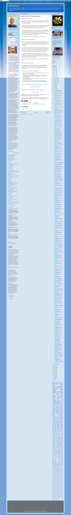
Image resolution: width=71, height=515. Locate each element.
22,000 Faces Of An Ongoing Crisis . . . (57, 141)
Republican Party (57, 389)
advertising (61, 447)
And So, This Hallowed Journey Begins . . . (57, 211)
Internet (59, 401)
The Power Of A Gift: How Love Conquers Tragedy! (58, 289)
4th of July (59, 436)
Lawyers (58, 428)
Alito (56, 495)
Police (58, 418)
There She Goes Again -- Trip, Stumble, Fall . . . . (58, 309)
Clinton (53, 405)
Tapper (58, 490)
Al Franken (58, 496)
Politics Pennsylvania (11, 185)
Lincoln (56, 445)
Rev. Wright (61, 484)
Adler (53, 453)
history (53, 398)
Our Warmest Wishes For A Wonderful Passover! (58, 124)
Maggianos (58, 480)
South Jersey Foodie (11, 195)
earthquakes (57, 486)
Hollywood (54, 399)
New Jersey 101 (54, 481)
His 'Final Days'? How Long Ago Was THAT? (58, 200)
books (53, 427)
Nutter (53, 472)
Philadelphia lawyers (55, 450)
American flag (57, 431)
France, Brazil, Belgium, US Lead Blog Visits (58, 93)
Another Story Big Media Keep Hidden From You (58, 349)
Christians (54, 404)
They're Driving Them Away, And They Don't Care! (58, 293)
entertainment (58, 473)
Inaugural (53, 446)
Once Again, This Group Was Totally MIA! (57, 359)
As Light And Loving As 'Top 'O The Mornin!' (58, 261)
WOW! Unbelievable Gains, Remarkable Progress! (58, 345)
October (55, 80)
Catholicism (59, 396)
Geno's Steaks (54, 492)
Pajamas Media (10, 181)
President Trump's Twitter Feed (13, 187)
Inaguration (57, 482)
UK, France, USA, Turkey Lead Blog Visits (58, 257)
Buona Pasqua (54, 497)
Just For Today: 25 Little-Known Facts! (58, 266)
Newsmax (9, 178)
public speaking (55, 447)
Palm (58, 481)
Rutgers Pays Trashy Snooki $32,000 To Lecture (12, 222)
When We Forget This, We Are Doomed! (58, 253)
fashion (53, 439)
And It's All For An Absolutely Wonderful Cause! (58, 238)
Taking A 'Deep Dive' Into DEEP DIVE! (58, 196)
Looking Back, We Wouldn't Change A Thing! (58, 343)
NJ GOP (9, 180)
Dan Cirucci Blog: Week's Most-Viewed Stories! (58, 175)
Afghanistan (61, 442)
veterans (61, 430)
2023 (54, 70)
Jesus (53, 429)
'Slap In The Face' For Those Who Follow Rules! (58, 137)
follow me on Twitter (16, 152)
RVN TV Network (10, 192)
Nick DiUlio (9, 179)
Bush (56, 426)
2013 (54, 371)
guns (53, 430)
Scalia (62, 461)
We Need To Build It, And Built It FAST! (58, 287)
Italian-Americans (58, 419)
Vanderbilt (61, 494)
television (56, 429)
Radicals (53, 494)
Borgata (62, 491)
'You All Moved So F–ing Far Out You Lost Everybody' (58, 179)
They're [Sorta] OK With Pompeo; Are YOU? (57, 276)
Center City (60, 435)
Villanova (53, 438)
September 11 (54, 436)
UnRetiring (9, 201)
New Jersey (55, 382)
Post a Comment (24, 108)
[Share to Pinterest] (37, 102)
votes (62, 419)
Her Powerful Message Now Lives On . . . (58, 181)
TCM (62, 492)
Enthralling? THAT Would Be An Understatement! (58, 192)
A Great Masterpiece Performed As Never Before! (57, 315)
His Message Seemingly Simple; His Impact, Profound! (57, 209)
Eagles (60, 450)
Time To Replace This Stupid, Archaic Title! (57, 155)
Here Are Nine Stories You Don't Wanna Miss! (58, 177)
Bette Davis (61, 496)
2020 (54, 74)
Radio (62, 428)
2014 (54, 370)
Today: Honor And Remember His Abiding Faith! (58, 264)
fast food (53, 437)
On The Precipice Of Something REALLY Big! (58, 166)
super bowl (61, 446)
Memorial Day (57, 441)
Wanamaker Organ (60, 485)
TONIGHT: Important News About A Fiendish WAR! (58, 319)
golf (60, 473)
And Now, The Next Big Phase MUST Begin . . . (58, 122)
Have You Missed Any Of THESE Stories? (58, 98)
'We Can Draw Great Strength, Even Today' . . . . (58, 228)
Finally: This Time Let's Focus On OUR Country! (58, 110)
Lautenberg (57, 474)
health (27, 104)
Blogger (45, 511)
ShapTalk (9, 194)
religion (61, 392)
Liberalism (54, 395)
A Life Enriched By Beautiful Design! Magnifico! (58, 116)
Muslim (58, 424)
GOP (61, 390)
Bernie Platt (55, 480)
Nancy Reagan (57, 457)
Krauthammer (57, 471)
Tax (59, 440)
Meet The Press (54, 490)
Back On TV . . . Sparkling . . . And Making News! (58, 118)
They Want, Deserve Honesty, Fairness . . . (57, 129)
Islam (59, 422)
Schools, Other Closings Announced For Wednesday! (57, 216)
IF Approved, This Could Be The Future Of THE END (58, 355)
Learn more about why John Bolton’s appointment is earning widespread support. (35, 84)
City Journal (10, 161)
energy (53, 421)
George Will (61, 487)
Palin (62, 450)
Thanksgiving (54, 435)
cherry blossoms (57, 463)
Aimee (54, 61)
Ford (62, 469)
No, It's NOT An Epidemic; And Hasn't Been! (58, 157)
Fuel (53, 425)
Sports (62, 401)
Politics (54, 390)
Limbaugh (53, 452)
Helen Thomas (61, 493)
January (55, 364)
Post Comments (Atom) (28, 114)
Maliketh (38, 511)
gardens (61, 451)
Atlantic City (60, 429)
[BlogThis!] (34, 102)
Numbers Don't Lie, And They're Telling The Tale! (58, 153)
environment (57, 427)
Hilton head (58, 439)
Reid (56, 452)
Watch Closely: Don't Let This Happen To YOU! (57, 190)
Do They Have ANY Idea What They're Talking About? (57, 160)
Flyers (59, 452)
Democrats (54, 386)
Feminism (53, 484)
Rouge (60, 492)
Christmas (54, 407)
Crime (53, 393)
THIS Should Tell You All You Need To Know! (58, 291)
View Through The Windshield (12, 202)
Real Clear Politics (11, 188)
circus (55, 473)
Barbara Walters (54, 479)
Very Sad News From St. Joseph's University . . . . (58, 232)
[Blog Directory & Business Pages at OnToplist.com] (13, 243)
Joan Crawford (54, 496)
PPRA (53, 458)
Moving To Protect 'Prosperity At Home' (57, 321)
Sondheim (53, 459)
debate (56, 437)
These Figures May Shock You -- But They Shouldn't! (58, 162)
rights (56, 430)
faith (58, 392)
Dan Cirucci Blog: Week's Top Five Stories (58, 96)
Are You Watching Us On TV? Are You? (58, 334)
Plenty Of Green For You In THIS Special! (58, 274)
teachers (61, 427)
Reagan (61, 421)
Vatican (57, 423)
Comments (11, 40)
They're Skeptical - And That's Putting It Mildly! (58, 120)
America (24, 104)
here (17, 286)
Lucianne (61, 471)
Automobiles (54, 420)
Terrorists (61, 405)
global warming (61, 486)
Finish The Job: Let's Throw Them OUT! (58, 145)
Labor (62, 436)
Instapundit (10, 168)
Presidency (55, 391)
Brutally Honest (10, 160)
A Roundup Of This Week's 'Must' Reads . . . (58, 330)
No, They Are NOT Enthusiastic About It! (57, 323)
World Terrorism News (11, 204)
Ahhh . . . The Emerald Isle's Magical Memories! (58, 285)
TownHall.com (54, 462)
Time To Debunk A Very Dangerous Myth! (57, 183)
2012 (54, 372)
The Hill (58, 479)
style (56, 443)
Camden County (55, 422)
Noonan (61, 452)
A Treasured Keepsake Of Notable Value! (58, 270)
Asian (62, 473)
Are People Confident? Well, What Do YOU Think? (58, 251)
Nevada (58, 461)
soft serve (53, 491)
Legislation (54, 400)
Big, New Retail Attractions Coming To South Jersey (58, 188)
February (55, 363)
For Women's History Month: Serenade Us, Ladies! (58, 305)
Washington (54, 392)
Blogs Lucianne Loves (11, 158)
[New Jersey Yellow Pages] (10, 247)
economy (57, 387)
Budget (57, 405)
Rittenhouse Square (55, 460)
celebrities (59, 475)
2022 (54, 71)
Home (35, 112)
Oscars (62, 438)
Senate (55, 402)
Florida (53, 431)
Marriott (58, 492)
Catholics (57, 393)
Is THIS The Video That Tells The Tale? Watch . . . (58, 283)
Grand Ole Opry (58, 497)
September (56, 81)
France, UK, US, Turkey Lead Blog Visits (57, 173)
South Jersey (60, 397)
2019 (54, 75)
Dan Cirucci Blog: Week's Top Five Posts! (58, 338)
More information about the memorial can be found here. (34, 36)
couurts (62, 497)
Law (53, 385)
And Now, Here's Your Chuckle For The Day (57, 131)
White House (44, 104)
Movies (61, 398)
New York (60, 399)
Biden (61, 387)
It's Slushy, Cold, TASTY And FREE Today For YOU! (58, 225)
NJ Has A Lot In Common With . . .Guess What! (58, 247)
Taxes (58, 398)
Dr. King (61, 453)
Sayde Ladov (54, 485)
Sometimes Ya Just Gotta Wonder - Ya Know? (58, 164)
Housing (53, 470)
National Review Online (11, 177)
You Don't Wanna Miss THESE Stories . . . (57, 249)
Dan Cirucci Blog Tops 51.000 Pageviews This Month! (58, 91)
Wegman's (53, 486)
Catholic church (59, 394)
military (61, 403)
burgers (56, 470)
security (61, 393)
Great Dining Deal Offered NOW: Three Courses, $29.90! (58, 219)
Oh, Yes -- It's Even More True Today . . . (58, 234)
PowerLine (9, 186)
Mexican (53, 463)
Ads (55, 439)
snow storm (57, 442)
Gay (62, 437)
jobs (62, 400)
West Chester (60, 462)
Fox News (9, 162)
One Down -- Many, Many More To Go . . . (58, 268)
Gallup (53, 457)
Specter (53, 451)
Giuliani (62, 457)
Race (53, 418)
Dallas (61, 470)
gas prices (54, 428)
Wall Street (56, 440)
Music (62, 396)
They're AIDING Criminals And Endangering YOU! (58, 297)
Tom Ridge (57, 494)
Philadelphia (55, 384)
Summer (53, 423)
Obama (61, 384)
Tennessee (56, 475)
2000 (56, 493)
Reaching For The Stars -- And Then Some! (58, 151)
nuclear (53, 448)
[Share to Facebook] (36, 102)
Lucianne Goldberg (11, 170)
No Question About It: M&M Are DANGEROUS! (58, 295)
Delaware (61, 445)
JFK (55, 443)
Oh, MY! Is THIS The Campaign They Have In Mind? (58, 312)
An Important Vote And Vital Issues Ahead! (58, 198)
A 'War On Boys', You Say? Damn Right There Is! (58, 255)
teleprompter (54, 493)
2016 (54, 367)
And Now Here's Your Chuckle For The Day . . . (58, 139)
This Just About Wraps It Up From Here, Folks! (58, 202)
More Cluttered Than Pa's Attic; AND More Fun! (58, 204)
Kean (53, 443)
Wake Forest (61, 490)
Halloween (58, 453)
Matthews (58, 469)
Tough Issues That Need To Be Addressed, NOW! (58, 169)
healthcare (30, 104)
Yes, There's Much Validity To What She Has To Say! (58, 245)
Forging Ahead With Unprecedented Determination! (57, 340)
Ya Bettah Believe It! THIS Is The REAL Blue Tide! (58, 327)
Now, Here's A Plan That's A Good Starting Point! (58, 317)
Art (59, 423)
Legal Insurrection (11, 169)
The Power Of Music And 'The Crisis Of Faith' (58, 299)
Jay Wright (54, 474)
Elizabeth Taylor (54, 469)
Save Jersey (10, 193)
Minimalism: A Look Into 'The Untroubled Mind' (58, 112)
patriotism (57, 421)
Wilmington (53, 495)
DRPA (60, 469)
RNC (60, 474)
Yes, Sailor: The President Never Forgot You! (58, 347)
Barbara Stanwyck (60, 495)
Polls (57, 407)
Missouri (62, 480)
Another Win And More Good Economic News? (58, 133)
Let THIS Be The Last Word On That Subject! (58, 281)
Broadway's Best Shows (12, 159)
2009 (54, 376)
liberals (53, 394)
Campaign (58, 470)
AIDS (58, 493)
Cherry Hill (60, 420)
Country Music (58, 438)
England (61, 425)
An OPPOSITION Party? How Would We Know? (58, 135)
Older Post (48, 112)
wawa (53, 480)
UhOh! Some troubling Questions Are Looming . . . (58, 186)
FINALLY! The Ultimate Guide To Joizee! (57, 114)
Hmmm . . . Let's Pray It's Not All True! (58, 106)
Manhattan (61, 406)
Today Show (61, 479)
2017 (54, 366)
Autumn (56, 448)
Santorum (61, 464)
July (55, 84)
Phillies (58, 445)
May (55, 86)
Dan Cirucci (14, 6)
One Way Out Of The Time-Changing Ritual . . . (58, 332)
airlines (57, 446)
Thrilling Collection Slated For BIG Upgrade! (58, 272)
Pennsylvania (57, 403)
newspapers (59, 437)
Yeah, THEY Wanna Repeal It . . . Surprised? (58, 102)
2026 (54, 66)
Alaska (60, 481)
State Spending (55, 406)
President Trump (34, 104)
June (55, 85)
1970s (55, 453)
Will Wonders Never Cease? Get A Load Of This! (58, 104)
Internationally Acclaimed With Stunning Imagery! (58, 353)
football (61, 424)
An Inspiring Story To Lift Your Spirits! (58, 230)
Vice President (39, 104)
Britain (58, 425)
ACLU (53, 487)
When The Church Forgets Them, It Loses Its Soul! (58, 361)
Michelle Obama (57, 451)
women (53, 426)
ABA (59, 483)
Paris (62, 449)
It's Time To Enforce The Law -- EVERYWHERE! (58, 278)
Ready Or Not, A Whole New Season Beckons (58, 221)
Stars (53, 402)
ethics (62, 458)
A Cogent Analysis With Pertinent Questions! (57, 147)
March (55, 89)
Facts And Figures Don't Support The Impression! (58, 143)
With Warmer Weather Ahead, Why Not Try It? (58, 171)
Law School (57, 484)
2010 (54, 375)
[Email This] (34, 102)
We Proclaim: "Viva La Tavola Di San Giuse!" (57, 243)
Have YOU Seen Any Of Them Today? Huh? (57, 206)
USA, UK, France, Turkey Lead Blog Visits (58, 336)
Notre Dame (58, 464)
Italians (55, 425)
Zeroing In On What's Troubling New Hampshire (58, 241)
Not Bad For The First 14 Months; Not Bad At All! (58, 126)
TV (55, 396)
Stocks (53, 445)
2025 (54, 67)
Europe (61, 422)
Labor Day (58, 449)
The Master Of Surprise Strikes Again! (57, 351)
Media (56, 401)
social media (60, 404)
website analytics (12, 298)
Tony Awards (57, 458)
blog (59, 407)
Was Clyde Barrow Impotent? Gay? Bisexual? (12, 209)
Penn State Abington (57, 476)
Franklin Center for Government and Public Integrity (13, 164)
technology (61, 459)
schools (61, 407)
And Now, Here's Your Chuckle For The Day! (57, 100)
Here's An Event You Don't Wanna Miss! (58, 357)
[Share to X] (35, 102)
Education (54, 397)
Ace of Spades (58, 491)
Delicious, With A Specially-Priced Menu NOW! (58, 194)
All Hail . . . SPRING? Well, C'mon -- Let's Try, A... (58, 223)
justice (61, 385)
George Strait (57, 487)
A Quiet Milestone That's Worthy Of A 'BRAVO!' (57, 301)
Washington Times (11, 203)
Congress (60, 391)
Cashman (61, 483)
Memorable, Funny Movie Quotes (13, 171)
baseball (61, 431)
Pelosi (58, 430)
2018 (54, 76)
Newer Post (23, 112)
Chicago (59, 448)
